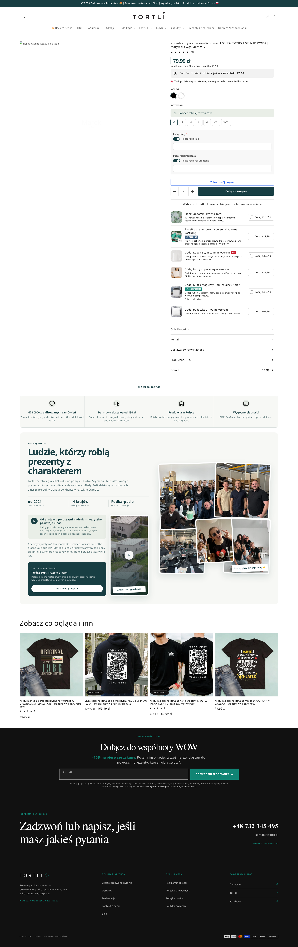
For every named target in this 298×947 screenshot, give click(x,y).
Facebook (235, 901)
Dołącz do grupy (67, 588)
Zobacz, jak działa (193, 299)
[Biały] (181, 96)
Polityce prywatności (185, 786)
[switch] (176, 139)
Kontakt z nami (111, 905)
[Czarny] (174, 96)
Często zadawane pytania (117, 882)
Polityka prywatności (178, 890)
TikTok (233, 892)
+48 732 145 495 (255, 825)
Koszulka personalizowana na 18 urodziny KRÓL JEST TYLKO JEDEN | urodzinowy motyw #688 (179, 702)
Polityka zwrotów (176, 905)
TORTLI (34, 875)
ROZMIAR (177, 105)
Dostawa (107, 890)
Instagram (236, 884)
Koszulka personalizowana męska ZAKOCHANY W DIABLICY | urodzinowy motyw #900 (242, 702)
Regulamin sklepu (176, 882)
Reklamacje (108, 898)
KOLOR (175, 89)
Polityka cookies (175, 898)
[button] (23, 16)
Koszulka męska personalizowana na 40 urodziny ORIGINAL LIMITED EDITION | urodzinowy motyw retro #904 (50, 703)
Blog (104, 913)
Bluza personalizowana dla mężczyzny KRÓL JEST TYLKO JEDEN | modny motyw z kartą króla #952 (116, 702)
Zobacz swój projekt (222, 182)
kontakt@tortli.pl (266, 835)
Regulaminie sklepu (158, 786)
